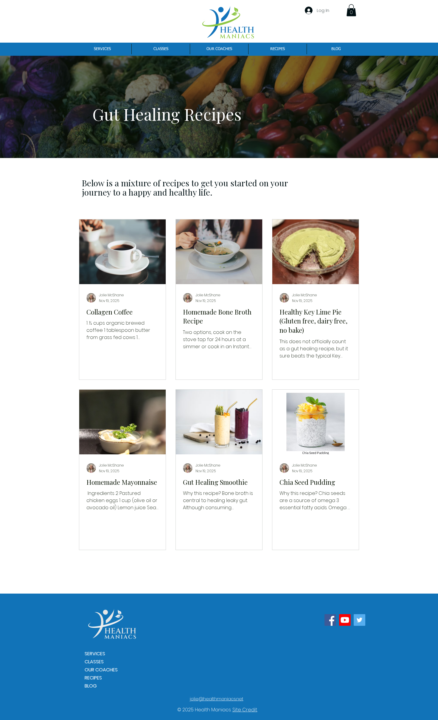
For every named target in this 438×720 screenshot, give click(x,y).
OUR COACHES (101, 669)
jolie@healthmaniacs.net (216, 699)
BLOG (91, 685)
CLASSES (94, 661)
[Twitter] (359, 620)
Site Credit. (244, 709)
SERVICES (95, 653)
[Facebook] (330, 620)
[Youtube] (345, 620)
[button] (351, 10)
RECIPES (93, 677)
